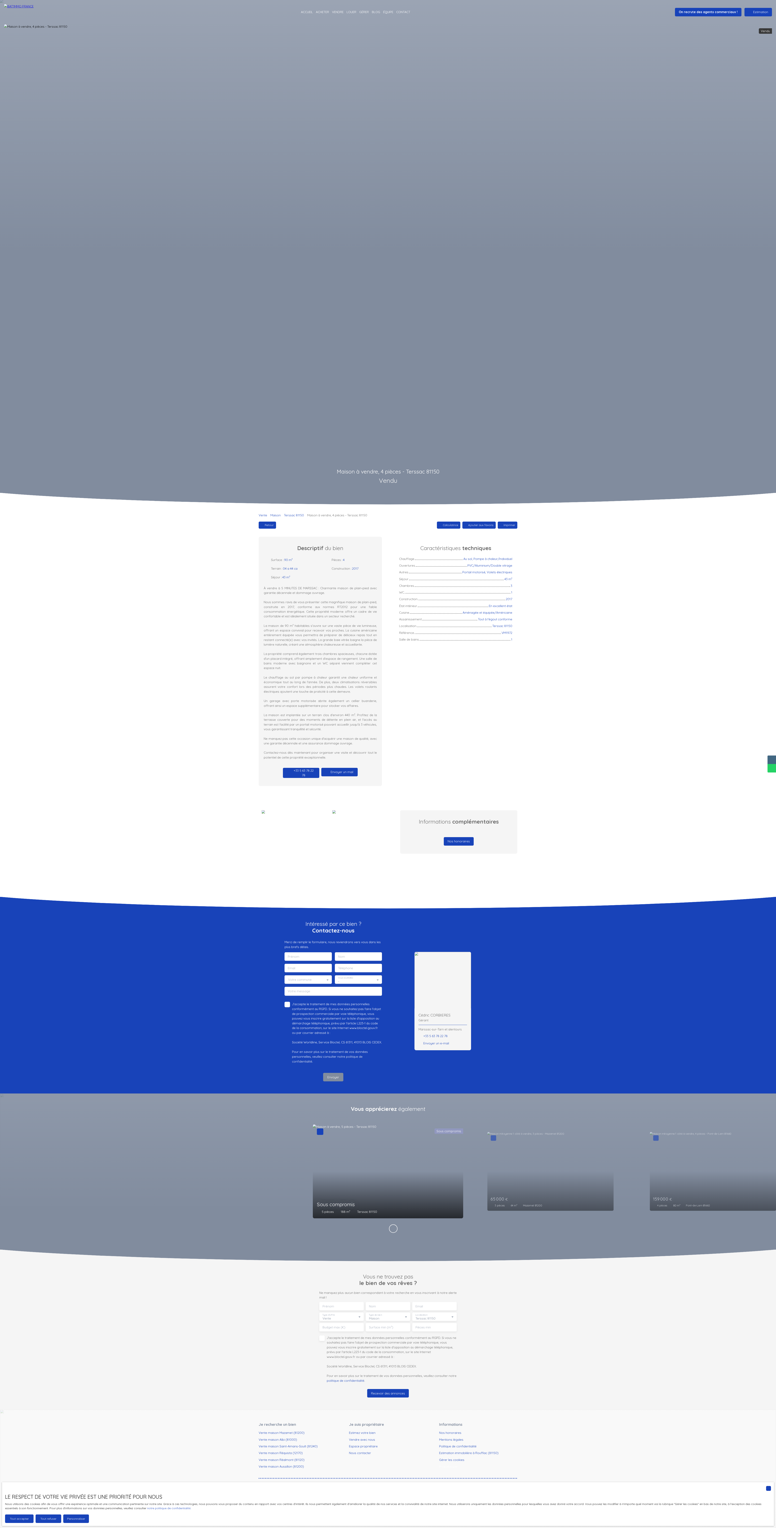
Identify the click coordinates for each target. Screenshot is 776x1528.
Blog (376, 12)
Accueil (307, 12)
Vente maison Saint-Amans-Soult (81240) (288, 1446)
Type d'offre (328, 1314)
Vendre (338, 12)
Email (291, 968)
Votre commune (300, 980)
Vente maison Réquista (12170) (281, 1453)
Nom (341, 957)
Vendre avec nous (362, 1439)
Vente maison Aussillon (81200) (281, 1466)
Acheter (322, 12)
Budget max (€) (334, 1327)
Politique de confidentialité (458, 1446)
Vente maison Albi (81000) (278, 1439)
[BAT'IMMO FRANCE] (26, 12)
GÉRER (364, 12)
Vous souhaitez (345, 978)
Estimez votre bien (362, 1433)
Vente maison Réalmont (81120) (282, 1460)
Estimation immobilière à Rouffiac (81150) (469, 1453)
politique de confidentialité (345, 1381)
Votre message (299, 991)
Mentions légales (451, 1439)
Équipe (388, 12)
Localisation (421, 1314)
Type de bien (375, 1314)
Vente (263, 515)
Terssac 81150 (294, 515)
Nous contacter (360, 1453)
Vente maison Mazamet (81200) (282, 1433)
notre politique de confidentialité (169, 1508)
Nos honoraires (450, 1433)
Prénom (293, 957)
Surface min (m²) (381, 1327)
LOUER (351, 12)
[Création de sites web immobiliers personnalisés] (468, 1466)
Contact (403, 12)
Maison (275, 515)
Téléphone (345, 968)
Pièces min (423, 1327)
